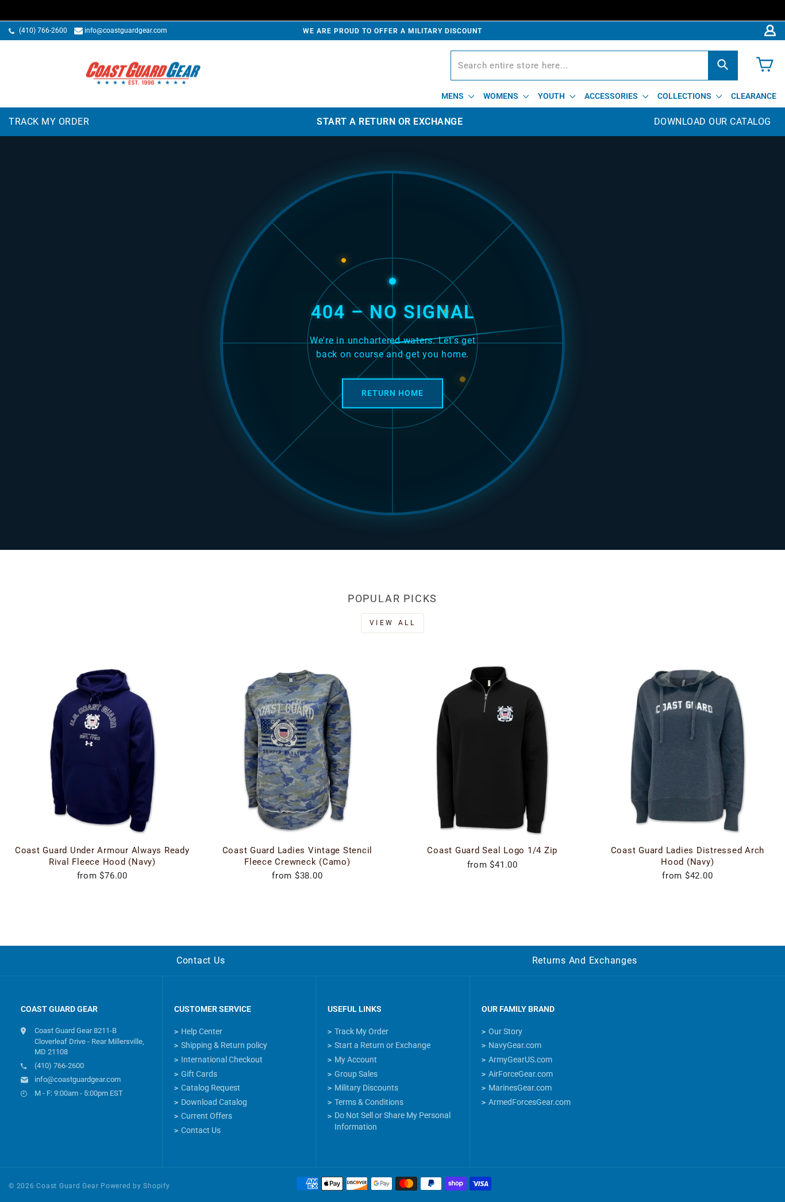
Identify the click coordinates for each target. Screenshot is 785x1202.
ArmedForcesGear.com (529, 1102)
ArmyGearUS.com (520, 1059)
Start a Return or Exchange (382, 1045)
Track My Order (361, 1031)
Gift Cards (199, 1073)
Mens (453, 96)
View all (393, 623)
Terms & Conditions (368, 1102)
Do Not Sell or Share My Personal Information (392, 1121)
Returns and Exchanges (584, 960)
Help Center (201, 1031)
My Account (355, 1059)
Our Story (505, 1031)
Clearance (753, 96)
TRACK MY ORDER (49, 121)
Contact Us (200, 960)
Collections (685, 96)
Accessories (612, 96)
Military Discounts (366, 1087)
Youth (552, 96)
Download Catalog (214, 1102)
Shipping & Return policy (224, 1045)
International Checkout (222, 1059)
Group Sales (356, 1073)
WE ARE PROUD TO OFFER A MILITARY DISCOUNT (392, 31)
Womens (501, 96)
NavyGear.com (514, 1045)
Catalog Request (210, 1087)
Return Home (392, 393)
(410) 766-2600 (43, 30)
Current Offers (206, 1115)
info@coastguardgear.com (125, 30)
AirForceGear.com (520, 1073)
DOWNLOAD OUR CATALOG (712, 121)
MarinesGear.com (520, 1087)
